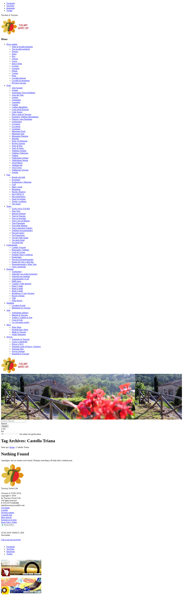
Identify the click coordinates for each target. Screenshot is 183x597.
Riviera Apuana (18, 143)
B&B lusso (16, 281)
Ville (14, 298)
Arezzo (15, 59)
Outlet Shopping (19, 334)
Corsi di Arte (17, 320)
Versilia (15, 172)
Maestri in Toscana (20, 315)
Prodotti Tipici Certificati (22, 254)
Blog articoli (6, 517)
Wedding (10, 303)
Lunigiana (16, 129)
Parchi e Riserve (19, 192)
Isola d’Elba (17, 63)
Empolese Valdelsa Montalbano (25, 117)
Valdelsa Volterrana (20, 153)
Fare (8, 175)
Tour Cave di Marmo (21, 221)
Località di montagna (21, 80)
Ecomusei (16, 180)
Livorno (15, 66)
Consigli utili (6, 515)
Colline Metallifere (20, 107)
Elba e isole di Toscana (21, 114)
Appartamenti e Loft (20, 279)
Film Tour (16, 211)
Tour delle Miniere (19, 225)
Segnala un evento (9, 520)
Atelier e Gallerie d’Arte (22, 317)
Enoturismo (17, 257)
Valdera (15, 155)
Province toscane (19, 83)
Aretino (15, 97)
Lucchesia (16, 126)
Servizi (9, 337)
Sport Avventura (19, 199)
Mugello (15, 138)
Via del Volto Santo (20, 238)
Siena (14, 54)
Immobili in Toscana (20, 354)
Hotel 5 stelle (17, 286)
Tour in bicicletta (19, 218)
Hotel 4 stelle (17, 288)
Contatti (4, 510)
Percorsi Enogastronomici (22, 259)
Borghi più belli (18, 177)
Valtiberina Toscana (20, 170)
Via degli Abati (18, 240)
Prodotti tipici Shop (20, 329)
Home (12, 447)
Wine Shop (16, 327)
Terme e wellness (19, 201)
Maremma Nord (18, 131)
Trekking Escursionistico (22, 230)
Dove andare (11, 44)
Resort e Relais (18, 296)
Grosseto (15, 68)
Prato (14, 76)
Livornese (16, 124)
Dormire (10, 269)
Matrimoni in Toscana (21, 308)
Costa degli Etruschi (20, 109)
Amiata (15, 90)
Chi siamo (5, 508)
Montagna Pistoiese (20, 136)
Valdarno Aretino (19, 151)
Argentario (16, 100)
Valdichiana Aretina (20, 158)
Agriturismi (16, 271)
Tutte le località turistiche (22, 47)
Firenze (15, 51)
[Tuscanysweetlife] (15, 34)
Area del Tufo (18, 95)
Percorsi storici (18, 233)
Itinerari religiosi (19, 213)
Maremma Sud (18, 134)
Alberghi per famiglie (21, 276)
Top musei (16, 204)
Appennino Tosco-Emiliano (23, 92)
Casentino (16, 102)
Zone (8, 85)
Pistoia (14, 71)
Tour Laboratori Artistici (22, 228)
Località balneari (19, 78)
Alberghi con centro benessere (24, 274)
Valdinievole (17, 165)
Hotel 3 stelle (17, 291)
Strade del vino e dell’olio (22, 262)
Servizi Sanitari (18, 351)
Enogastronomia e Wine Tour (24, 264)
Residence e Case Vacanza (23, 293)
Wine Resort (17, 300)
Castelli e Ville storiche (21, 284)
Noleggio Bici (18, 349)
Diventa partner (7, 512)
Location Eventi (18, 305)
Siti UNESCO (18, 194)
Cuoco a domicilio (19, 342)
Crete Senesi (17, 112)
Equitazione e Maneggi (21, 182)
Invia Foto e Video (9, 522)
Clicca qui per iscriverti (11, 540)
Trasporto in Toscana (20, 339)
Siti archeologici (18, 196)
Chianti (15, 105)
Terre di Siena (18, 148)
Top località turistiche (21, 49)
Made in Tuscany (19, 332)
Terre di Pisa (17, 146)
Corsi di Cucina (18, 252)
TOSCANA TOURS (21, 209)
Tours (8, 206)
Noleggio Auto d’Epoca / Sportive (26, 346)
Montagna (16, 189)
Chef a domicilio (19, 267)
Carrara (15, 73)
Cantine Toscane (19, 247)
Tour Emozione (18, 223)
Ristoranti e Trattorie (20, 250)
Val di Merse (17, 163)
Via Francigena (18, 235)
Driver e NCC (18, 344)
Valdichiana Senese (20, 160)
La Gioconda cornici (20, 322)
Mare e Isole (17, 187)
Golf (14, 184)
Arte (8, 310)
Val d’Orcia (17, 167)
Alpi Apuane (17, 88)
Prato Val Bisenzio (19, 141)
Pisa (13, 56)
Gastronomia (11, 245)
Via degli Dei (17, 242)
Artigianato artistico (20, 313)
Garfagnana (17, 122)
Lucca (14, 61)
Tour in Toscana (18, 216)
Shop (8, 325)
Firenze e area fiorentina (22, 119)
